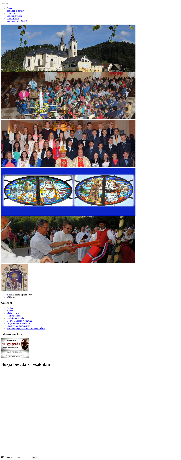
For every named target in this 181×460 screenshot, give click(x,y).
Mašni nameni (13, 313)
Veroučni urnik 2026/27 (17, 21)
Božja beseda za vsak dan (18, 323)
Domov (10, 8)
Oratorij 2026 (13, 18)
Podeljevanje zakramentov (18, 326)
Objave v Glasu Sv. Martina (19, 321)
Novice (10, 310)
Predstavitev (12, 308)
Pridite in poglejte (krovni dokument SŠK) (26, 328)
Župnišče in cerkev (15, 11)
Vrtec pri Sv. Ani (14, 16)
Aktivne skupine (14, 316)
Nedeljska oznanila (15, 318)
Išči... (3, 457)
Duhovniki (11, 13)
